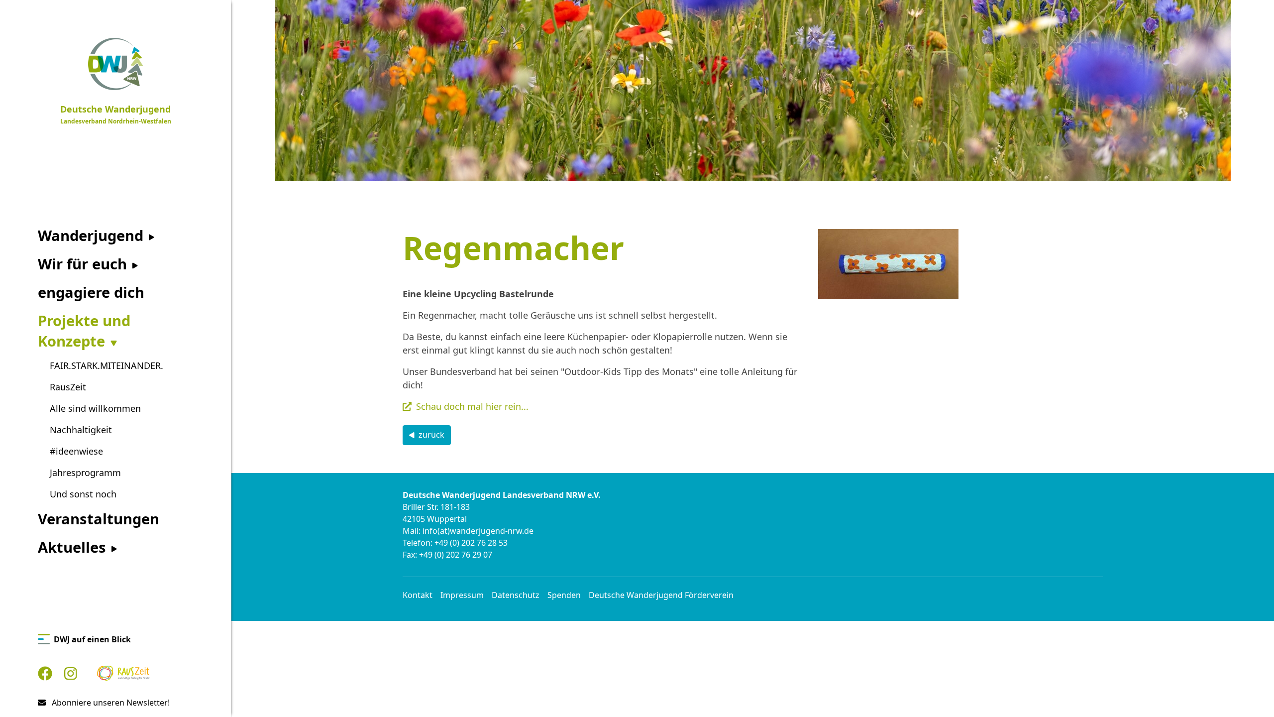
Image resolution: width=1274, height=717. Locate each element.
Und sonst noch (83, 494)
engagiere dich (91, 292)
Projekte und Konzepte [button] (84, 331)
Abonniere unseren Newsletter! (110, 702)
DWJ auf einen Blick (92, 639)
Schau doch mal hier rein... (472, 406)
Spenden (564, 595)
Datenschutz (515, 595)
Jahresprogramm (85, 472)
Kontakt (417, 595)
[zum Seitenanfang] (1250, 693)
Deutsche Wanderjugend (115, 114)
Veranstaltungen (98, 519)
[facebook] (45, 673)
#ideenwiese (76, 451)
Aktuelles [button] (74, 547)
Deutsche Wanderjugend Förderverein (661, 595)
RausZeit (68, 387)
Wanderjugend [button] (92, 235)
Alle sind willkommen (95, 408)
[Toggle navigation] (225, 10)
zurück (431, 434)
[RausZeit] (123, 673)
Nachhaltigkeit (81, 430)
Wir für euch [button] (84, 264)
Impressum (462, 595)
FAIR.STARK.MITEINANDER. (106, 365)
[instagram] (70, 673)
